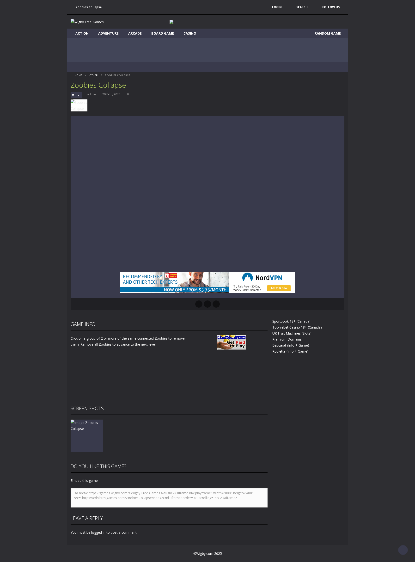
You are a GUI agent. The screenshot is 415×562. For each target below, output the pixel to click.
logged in (98, 532)
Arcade (135, 33)
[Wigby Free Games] (87, 21)
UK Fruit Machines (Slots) (291, 333)
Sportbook (280, 321)
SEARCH (302, 7)
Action (82, 33)
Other (93, 75)
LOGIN (277, 7)
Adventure (108, 33)
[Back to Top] (403, 550)
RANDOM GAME (327, 33)
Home (78, 75)
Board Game (162, 33)
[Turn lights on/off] (198, 304)
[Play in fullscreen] (207, 304)
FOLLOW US (331, 7)
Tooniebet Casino (286, 327)
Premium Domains (287, 339)
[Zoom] (87, 425)
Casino (189, 33)
